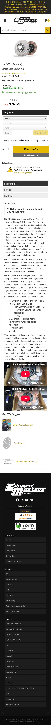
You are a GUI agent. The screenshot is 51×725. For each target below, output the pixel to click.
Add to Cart (33, 149)
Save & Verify (41, 133)
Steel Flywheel (19, 443)
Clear (7, 133)
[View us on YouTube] (26, 500)
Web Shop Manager (33, 721)
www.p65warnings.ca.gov (23, 173)
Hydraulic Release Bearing (26, 461)
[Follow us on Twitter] (31, 500)
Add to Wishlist (32, 155)
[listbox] (25, 118)
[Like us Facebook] (17, 500)
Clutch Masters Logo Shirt (23, 425)
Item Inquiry (9, 163)
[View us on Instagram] (22, 500)
